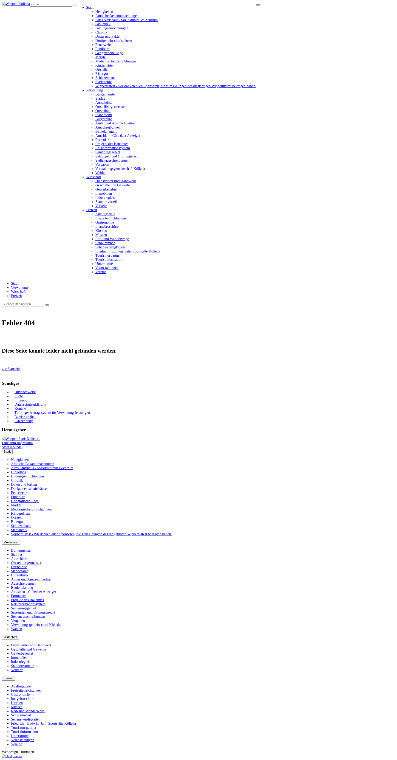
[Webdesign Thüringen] (12, 756)
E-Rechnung (23, 421)
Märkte (100, 57)
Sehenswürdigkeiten (110, 247)
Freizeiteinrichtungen (110, 218)
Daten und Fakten (108, 36)
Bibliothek (103, 24)
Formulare (102, 140)
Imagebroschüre (107, 226)
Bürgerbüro (103, 119)
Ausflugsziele (105, 214)
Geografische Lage (109, 53)
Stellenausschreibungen (112, 160)
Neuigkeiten (104, 12)
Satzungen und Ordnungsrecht (117, 156)
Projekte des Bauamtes (111, 144)
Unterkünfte (104, 264)
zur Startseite (11, 369)
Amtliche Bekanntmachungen (117, 16)
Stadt (90, 7)
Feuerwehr (103, 45)
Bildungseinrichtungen (111, 28)
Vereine (100, 272)
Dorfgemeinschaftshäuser (113, 40)
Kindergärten (104, 65)
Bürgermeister (105, 94)
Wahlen (100, 173)
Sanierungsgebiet (107, 152)
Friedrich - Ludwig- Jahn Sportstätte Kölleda (127, 251)
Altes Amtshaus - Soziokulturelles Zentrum (126, 20)
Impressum (22, 400)
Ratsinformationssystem (112, 148)
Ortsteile (101, 69)
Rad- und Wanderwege (112, 239)
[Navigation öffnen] (258, 5)
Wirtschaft (93, 177)
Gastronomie (104, 222)
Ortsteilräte (103, 111)
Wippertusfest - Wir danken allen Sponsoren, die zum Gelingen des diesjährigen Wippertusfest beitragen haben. (175, 86)
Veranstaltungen (107, 268)
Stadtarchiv (103, 82)
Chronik (101, 32)
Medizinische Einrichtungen (115, 61)
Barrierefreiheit (25, 417)
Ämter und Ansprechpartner (115, 123)
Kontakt (20, 408)
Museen (101, 235)
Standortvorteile (106, 202)
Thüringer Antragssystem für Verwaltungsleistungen (52, 413)
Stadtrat (100, 98)
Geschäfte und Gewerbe (112, 185)
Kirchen (101, 231)
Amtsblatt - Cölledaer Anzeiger (117, 135)
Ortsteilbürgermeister (110, 107)
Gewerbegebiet (106, 189)
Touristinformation (108, 259)
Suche (18, 396)
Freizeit (91, 210)
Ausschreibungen (108, 127)
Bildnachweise (25, 392)
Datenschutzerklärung (30, 404)
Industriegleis (105, 197)
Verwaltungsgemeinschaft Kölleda (120, 169)
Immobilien (103, 193)
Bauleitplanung (106, 131)
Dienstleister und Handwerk (115, 181)
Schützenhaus (105, 78)
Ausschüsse (103, 102)
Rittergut (101, 74)
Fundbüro (102, 49)
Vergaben (102, 164)
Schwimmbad (105, 243)
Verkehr (101, 206)
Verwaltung (94, 90)
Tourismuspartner (108, 255)
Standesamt (103, 115)
